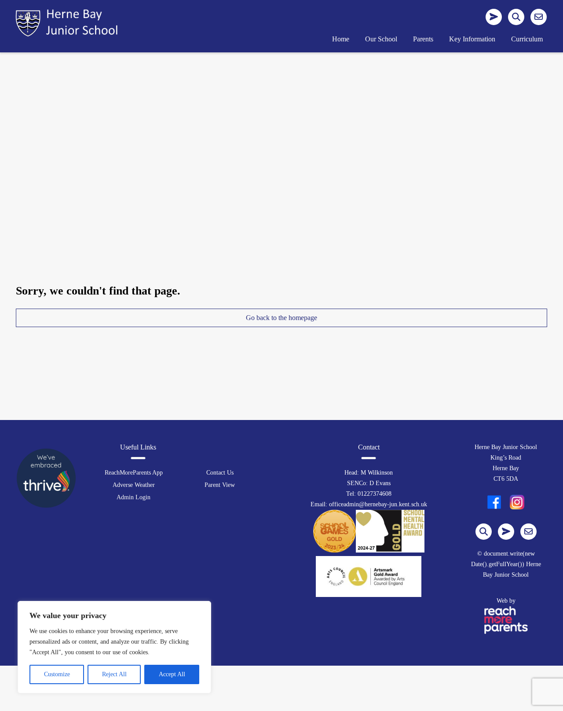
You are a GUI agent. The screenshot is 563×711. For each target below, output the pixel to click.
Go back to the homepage (281, 317)
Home (340, 39)
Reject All (114, 674)
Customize (57, 674)
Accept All (172, 674)
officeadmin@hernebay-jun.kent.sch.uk (378, 504)
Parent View (220, 485)
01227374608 (374, 493)
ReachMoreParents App (134, 472)
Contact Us (220, 472)
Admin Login (133, 497)
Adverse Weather (134, 485)
